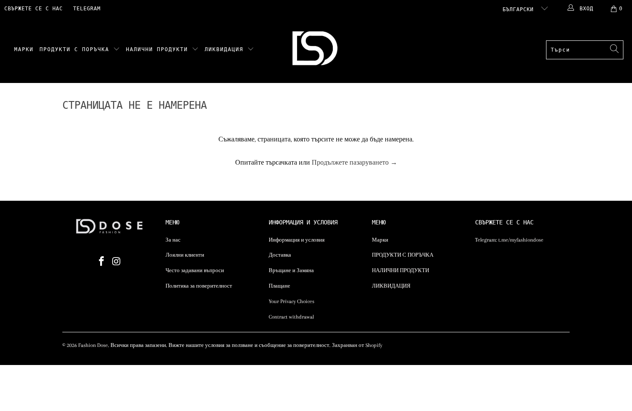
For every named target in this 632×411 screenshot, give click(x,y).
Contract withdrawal (291, 317)
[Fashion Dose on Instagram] (116, 261)
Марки (24, 49)
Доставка (280, 255)
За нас (173, 240)
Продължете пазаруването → (354, 162)
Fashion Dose (93, 345)
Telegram (87, 9)
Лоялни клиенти (185, 255)
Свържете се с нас (33, 9)
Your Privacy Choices (291, 301)
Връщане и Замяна (291, 270)
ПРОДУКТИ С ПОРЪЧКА (76, 49)
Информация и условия (297, 240)
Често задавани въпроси (195, 270)
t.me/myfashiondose (520, 240)
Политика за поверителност (199, 286)
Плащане (279, 286)
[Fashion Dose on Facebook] (101, 261)
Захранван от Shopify (357, 345)
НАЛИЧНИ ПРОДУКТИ (159, 49)
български (520, 9)
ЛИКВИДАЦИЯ (226, 49)
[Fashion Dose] (317, 50)
